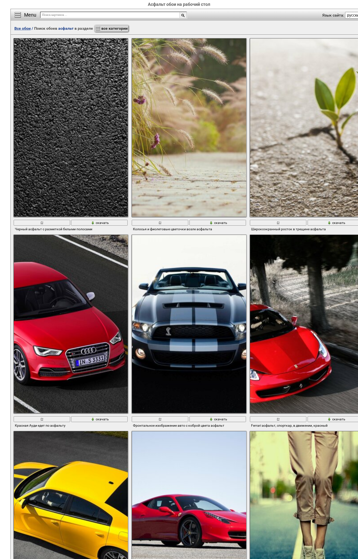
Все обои (22, 28)
